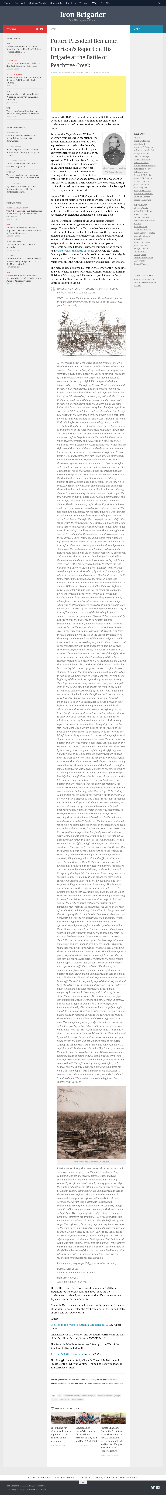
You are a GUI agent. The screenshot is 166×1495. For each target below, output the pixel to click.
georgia (117, 1396)
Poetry (9, 74)
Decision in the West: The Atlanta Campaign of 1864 (80, 1324)
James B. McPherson (143, 178)
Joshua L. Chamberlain (144, 150)
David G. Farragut (142, 156)
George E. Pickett (141, 248)
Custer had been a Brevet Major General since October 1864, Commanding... (21, 138)
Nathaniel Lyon (141, 172)
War (94, 3)
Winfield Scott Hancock (144, 166)
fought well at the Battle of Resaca (75, 250)
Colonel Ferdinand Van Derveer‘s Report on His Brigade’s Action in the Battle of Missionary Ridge (23, 278)
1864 (59, 1396)
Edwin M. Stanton (142, 197)
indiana (54, 1399)
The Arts (71, 3)
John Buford (139, 144)
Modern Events (37, 3)
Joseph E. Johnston (142, 236)
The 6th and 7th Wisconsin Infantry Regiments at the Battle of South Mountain (61, 1434)
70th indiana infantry (72, 1396)
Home (7, 3)
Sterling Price (140, 254)
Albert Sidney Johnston (144, 233)
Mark (56, 72)
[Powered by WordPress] (17, 1489)
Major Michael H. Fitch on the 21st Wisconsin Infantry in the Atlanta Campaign (22, 97)
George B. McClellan (143, 175)
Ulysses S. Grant (141, 162)
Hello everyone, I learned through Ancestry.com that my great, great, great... (22, 152)
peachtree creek (77, 1399)
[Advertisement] (88, 94)
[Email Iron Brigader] (41, 29)
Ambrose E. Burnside (143, 147)
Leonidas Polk (140, 251)
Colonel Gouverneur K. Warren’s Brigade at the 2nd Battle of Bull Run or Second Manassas (23, 49)
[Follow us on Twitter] (37, 29)
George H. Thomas (142, 200)
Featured (20, 3)
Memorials (56, 3)
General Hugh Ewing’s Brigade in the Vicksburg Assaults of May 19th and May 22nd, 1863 (87, 1434)
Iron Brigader (83, 15)
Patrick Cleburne (141, 217)
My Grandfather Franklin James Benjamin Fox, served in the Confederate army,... (21, 189)
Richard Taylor (141, 264)
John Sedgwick (140, 187)
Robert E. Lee (140, 239)
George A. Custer (141, 153)
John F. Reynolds (141, 184)
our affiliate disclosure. (115, 1383)
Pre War (84, 3)
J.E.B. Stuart (139, 261)
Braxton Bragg (140, 214)
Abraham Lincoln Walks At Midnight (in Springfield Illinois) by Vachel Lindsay (24, 80)
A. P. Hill (137, 223)
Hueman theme (40, 1489)
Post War (106, 3)
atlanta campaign (88, 1396)
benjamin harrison (105, 1396)
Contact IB (84, 1477)
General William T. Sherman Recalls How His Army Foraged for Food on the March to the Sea (23, 261)
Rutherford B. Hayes (143, 169)
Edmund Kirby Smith (143, 258)
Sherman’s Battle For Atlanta (67, 1354)
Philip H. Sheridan (142, 190)
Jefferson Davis (141, 208)
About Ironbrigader (39, 1477)
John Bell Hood (140, 227)
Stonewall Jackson (142, 230)
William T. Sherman (143, 194)
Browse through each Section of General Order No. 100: (145, 282)
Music (9, 208)
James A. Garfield (142, 159)
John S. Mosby (140, 245)
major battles (64, 1399)
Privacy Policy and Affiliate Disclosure (116, 1477)
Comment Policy (64, 1477)
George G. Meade (141, 181)
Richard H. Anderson (143, 211)
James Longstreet (142, 242)
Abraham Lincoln (142, 141)
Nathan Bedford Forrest (145, 220)
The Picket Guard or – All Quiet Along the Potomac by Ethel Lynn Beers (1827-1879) (24, 214)
